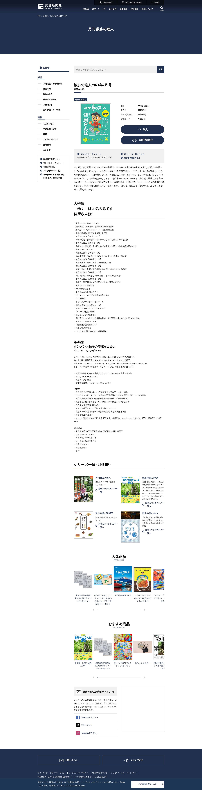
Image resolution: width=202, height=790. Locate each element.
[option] (83, 584)
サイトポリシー (132, 773)
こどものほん (48, 124)
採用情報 (134, 9)
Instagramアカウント (89, 733)
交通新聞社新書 (49, 129)
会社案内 (112, 9)
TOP (39, 16)
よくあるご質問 (100, 777)
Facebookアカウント (89, 717)
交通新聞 (47, 145)
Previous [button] (94, 610)
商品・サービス (98, 9)
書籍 (45, 134)
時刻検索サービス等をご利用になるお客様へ (54, 777)
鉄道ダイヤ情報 (49, 99)
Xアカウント (86, 725)
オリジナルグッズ (50, 139)
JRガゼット (48, 105)
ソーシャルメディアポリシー (79, 773)
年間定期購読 (49, 167)
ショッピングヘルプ (116, 773)
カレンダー (47, 150)
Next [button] (144, 610)
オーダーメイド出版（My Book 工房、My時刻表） (53, 176)
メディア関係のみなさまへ (83, 777)
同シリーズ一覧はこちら (134, 154)
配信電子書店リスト (51, 159)
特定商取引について (99, 773)
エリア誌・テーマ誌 (51, 110)
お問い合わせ (147, 9)
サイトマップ (43, 773)
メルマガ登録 (136, 760)
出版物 (86, 9)
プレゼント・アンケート (53, 163)
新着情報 (123, 9)
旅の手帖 (47, 89)
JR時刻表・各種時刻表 (52, 84)
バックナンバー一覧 (51, 171)
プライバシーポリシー (58, 773)
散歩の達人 (47, 94)
